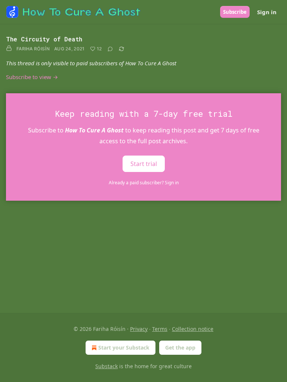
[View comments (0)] (110, 48)
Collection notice (192, 328)
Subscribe (235, 12)
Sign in (267, 12)
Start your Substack (123, 347)
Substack (106, 366)
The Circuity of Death (44, 39)
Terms (159, 328)
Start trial (143, 163)
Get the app (180, 347)
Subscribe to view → (32, 77)
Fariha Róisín (33, 48)
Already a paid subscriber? (144, 182)
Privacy (139, 328)
